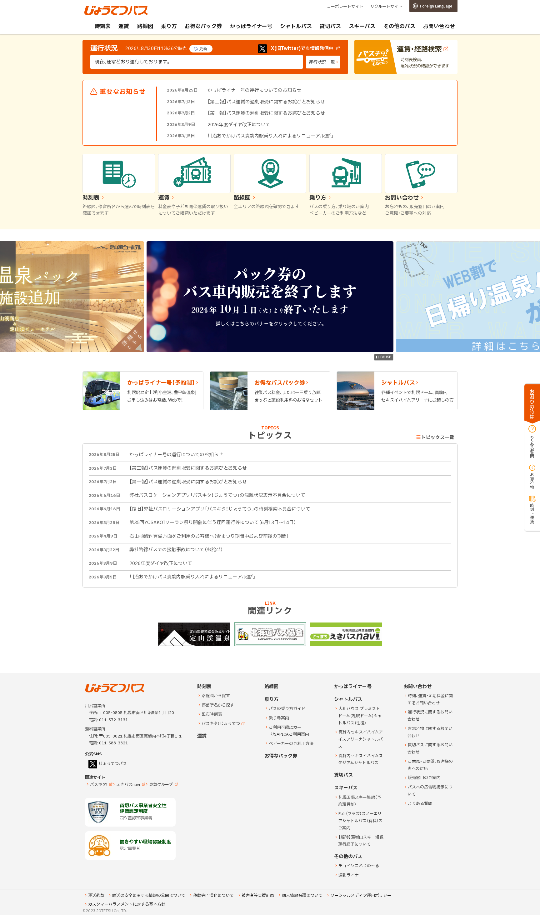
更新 (203, 48)
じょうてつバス (101, 14)
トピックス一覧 (437, 437)
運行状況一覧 (322, 62)
